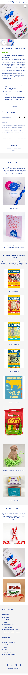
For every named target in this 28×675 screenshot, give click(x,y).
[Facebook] (20, 117)
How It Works (7, 620)
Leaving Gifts (8, 130)
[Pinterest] (25, 117)
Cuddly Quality (8, 627)
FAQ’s (5, 622)
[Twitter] (22, 117)
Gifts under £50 (16, 128)
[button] (4, 42)
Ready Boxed (10, 132)
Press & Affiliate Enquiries (11, 629)
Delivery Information (9, 642)
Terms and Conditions (10, 654)
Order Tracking (8, 645)
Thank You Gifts (8, 133)
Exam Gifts (16, 127)
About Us (6, 617)
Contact (6, 640)
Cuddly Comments (9, 624)
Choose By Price (13, 125)
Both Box (8, 125)
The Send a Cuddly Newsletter (12, 632)
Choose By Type (10, 127)
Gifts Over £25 (10, 128)
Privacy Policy (7, 652)
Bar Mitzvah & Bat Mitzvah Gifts (14, 123)
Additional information (14, 148)
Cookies (6, 649)
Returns (6, 647)
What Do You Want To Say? (18, 133)
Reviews (14, 150)
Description (14, 145)
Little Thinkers (14, 130)
